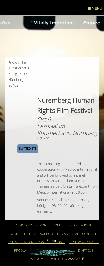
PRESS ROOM (33, 259)
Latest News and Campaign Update (36, 242)
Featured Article (79, 251)
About (86, 225)
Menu (96, 8)
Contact (89, 234)
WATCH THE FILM (23, 234)
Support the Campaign (59, 234)
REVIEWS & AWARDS (84, 242)
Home (57, 225)
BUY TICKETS (27, 148)
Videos (71, 225)
